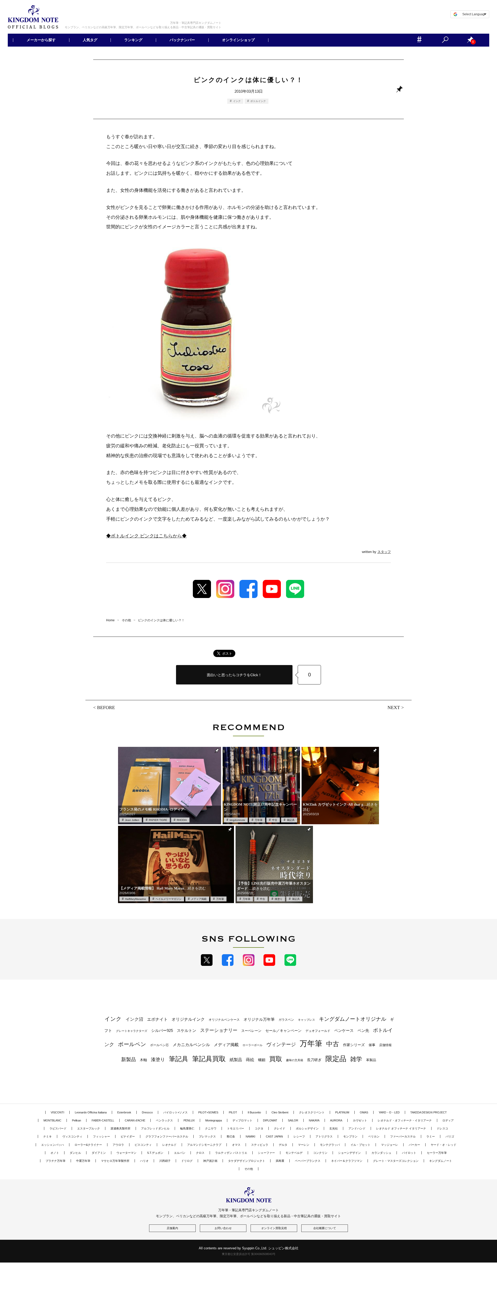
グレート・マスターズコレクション (396, 1160)
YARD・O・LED (389, 1112)
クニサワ (210, 1128)
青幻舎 (230, 1136)
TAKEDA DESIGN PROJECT (428, 1112)
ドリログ (187, 1160)
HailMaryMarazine (135, 899)
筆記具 (291, 820)
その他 (248, 1168)
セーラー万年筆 (437, 1152)
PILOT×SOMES (208, 1112)
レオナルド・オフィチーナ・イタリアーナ (405, 1120)
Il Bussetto (254, 1112)
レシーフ (299, 1136)
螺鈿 (261, 1060)
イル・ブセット (360, 1144)
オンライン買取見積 (274, 1228)
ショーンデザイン (349, 1152)
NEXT (394, 707)
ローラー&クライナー (88, 1144)
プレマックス (207, 1136)
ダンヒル (75, 1152)
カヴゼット (360, 1120)
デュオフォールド (317, 1031)
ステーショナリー (218, 1030)
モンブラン (350, 1136)
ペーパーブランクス (307, 1160)
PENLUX (189, 1120)
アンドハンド (357, 1128)
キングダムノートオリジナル (352, 1019)
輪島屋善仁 (187, 1128)
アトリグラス (324, 1136)
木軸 (143, 1060)
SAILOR (293, 1120)
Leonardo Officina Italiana (91, 1112)
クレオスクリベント (312, 1112)
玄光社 (333, 1128)
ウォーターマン (126, 1152)
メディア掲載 (199, 899)
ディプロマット (242, 1120)
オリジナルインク (188, 1019)
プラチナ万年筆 (55, 1160)
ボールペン (132, 1044)
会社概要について (324, 1228)
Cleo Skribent (280, 1112)
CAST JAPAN (274, 1136)
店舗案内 (172, 1228)
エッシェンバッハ (52, 1144)
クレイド (279, 1128)
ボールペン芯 (159, 1045)
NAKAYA (314, 1120)
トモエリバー (235, 1128)
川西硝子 (165, 1160)
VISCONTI (57, 1112)
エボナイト (157, 1019)
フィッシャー (101, 1136)
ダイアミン (99, 1152)
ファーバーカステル (403, 1136)
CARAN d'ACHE (135, 1120)
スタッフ (384, 552)
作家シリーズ (354, 1045)
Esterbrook (124, 1112)
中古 (274, 820)
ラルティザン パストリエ (231, 1152)
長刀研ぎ (314, 1060)
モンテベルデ (294, 1152)
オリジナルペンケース (224, 1020)
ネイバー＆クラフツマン (346, 1160)
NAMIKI (250, 1136)
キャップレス (306, 1019)
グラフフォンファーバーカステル (166, 1136)
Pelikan (76, 1120)
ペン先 (363, 1030)
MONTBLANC (52, 1120)
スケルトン (186, 1031)
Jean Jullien (132, 820)
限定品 (335, 1059)
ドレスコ (442, 1128)
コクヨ (259, 1128)
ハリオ (144, 1160)
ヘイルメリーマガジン (168, 899)
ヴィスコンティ (72, 1136)
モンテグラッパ (330, 1144)
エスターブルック (88, 1128)
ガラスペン (286, 1020)
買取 (275, 1058)
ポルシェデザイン (307, 1128)
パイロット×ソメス (175, 1112)
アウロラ (118, 1144)
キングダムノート (440, 1160)
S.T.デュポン (155, 1152)
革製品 (371, 1060)
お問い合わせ (223, 1228)
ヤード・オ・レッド (443, 1144)
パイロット (409, 1152)
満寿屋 (280, 1160)
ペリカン (373, 1136)
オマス (236, 1144)
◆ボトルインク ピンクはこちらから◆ (146, 535)
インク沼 (134, 1019)
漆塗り (278, 899)
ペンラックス (164, 1120)
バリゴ (449, 1136)
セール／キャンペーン (283, 1031)
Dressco (147, 1112)
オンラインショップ (238, 40)
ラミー (430, 1136)
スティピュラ (259, 1144)
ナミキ (47, 1136)
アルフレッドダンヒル (155, 1128)
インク (237, 101)
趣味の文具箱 (294, 1060)
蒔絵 (250, 1059)
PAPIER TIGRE (158, 820)
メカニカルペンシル (191, 1044)
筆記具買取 (209, 1058)
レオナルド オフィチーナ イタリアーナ (401, 1128)
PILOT (233, 1112)
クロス (200, 1152)
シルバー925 (162, 1030)
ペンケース (344, 1030)
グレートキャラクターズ (131, 1030)
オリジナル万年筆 (259, 1019)
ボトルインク (258, 101)
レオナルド (169, 1144)
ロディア (448, 1120)
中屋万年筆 (83, 1160)
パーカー (414, 1144)
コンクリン (320, 1152)
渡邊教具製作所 (120, 1128)
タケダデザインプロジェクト (246, 1160)
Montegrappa (213, 1120)
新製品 (128, 1059)
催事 (372, 1045)
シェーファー (266, 1152)
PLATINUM (342, 1112)
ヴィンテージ (281, 1044)
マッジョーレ (389, 1144)
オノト (54, 1152)
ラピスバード (58, 1128)
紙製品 (236, 1059)
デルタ (283, 1144)
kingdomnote (237, 820)
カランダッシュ (381, 1152)
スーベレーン (251, 1031)
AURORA (336, 1120)
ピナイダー (128, 1136)
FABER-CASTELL (103, 1120)
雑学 (356, 1059)
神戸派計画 (210, 1160)
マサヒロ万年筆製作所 (115, 1160)
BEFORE (106, 707)
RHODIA (182, 820)
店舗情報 (385, 1045)
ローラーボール (252, 1045)
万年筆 (258, 820)
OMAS (364, 1112)
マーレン (303, 1144)
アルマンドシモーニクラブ (204, 1144)
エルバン (179, 1152)
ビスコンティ (143, 1144)
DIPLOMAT (270, 1120)
